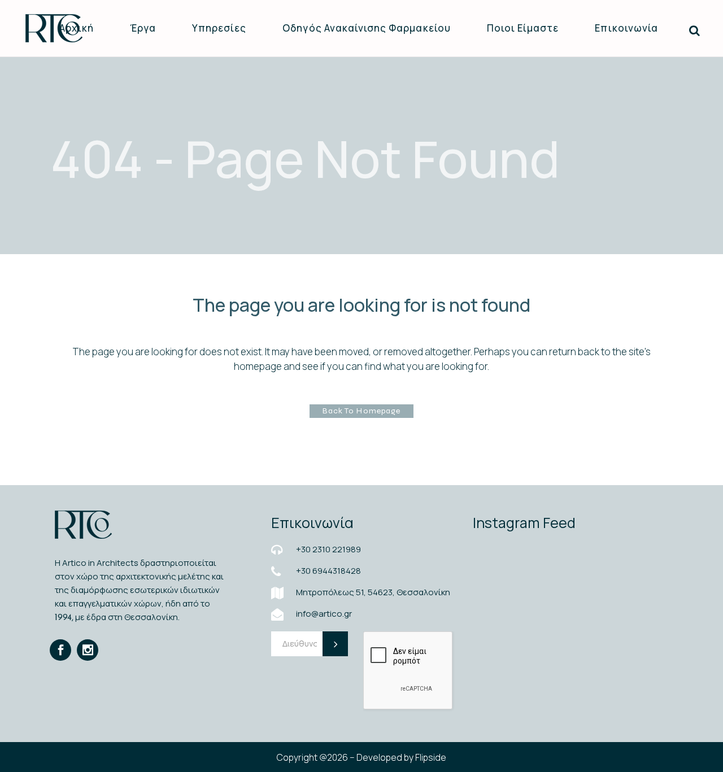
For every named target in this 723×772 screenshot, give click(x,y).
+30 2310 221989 (328, 549)
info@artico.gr (324, 614)
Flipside (430, 757)
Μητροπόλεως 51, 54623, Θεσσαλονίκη (373, 592)
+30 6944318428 (328, 571)
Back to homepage (361, 411)
